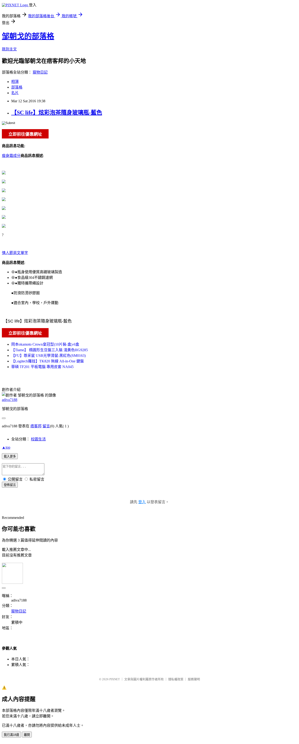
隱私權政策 (175, 679)
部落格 (16, 87)
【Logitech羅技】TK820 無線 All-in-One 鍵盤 (47, 361)
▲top (6, 447)
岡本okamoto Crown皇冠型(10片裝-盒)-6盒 (45, 344)
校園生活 (38, 439)
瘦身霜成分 (11, 156)
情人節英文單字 (15, 253)
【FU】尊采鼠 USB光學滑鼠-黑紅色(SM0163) (48, 356)
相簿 (15, 82)
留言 (46, 426)
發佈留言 (10, 485)
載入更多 (10, 456)
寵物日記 (40, 72)
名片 (15, 93)
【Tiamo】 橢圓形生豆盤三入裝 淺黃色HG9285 (49, 350)
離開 (27, 735)
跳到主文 (9, 49)
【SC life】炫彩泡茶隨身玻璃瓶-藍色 (56, 113)
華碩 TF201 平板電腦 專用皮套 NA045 (42, 367)
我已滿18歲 (11, 735)
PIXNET (114, 679)
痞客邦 (36, 426)
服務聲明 (194, 679)
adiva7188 (9, 400)
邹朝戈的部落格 (28, 36)
